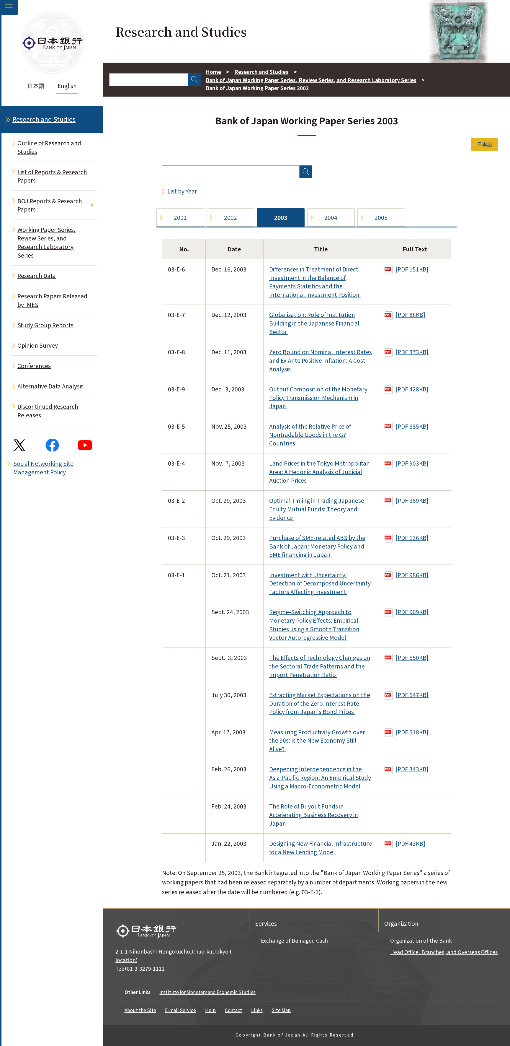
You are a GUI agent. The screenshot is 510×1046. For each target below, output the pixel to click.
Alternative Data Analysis (50, 386)
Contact (233, 1010)
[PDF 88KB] (410, 314)
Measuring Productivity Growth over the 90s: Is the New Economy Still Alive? (317, 740)
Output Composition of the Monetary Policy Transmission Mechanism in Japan (318, 397)
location (125, 960)
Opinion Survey (37, 345)
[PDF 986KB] (412, 575)
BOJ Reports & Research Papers (49, 205)
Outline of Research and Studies (49, 147)
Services (266, 923)
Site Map (281, 1010)
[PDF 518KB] (412, 732)
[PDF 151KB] (412, 269)
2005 (381, 217)
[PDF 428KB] (412, 389)
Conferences (34, 366)
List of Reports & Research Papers (52, 176)
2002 (230, 217)
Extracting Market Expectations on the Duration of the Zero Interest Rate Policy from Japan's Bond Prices (319, 703)
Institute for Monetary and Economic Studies (207, 992)
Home (213, 71)
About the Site (140, 1010)
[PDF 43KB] (410, 843)
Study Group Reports (45, 325)
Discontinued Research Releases (47, 410)
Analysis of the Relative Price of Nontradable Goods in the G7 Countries (310, 435)
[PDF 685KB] (412, 426)
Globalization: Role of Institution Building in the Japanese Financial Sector (314, 323)
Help (210, 1010)
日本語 (35, 86)
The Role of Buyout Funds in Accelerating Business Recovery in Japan (313, 814)
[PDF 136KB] (412, 537)
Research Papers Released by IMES (52, 300)
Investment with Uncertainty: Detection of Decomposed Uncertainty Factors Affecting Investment (320, 583)
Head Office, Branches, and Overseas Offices (444, 952)
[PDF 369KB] (412, 500)
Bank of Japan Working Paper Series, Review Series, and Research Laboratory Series (311, 80)
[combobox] (148, 79)
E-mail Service (180, 1010)
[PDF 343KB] (412, 769)
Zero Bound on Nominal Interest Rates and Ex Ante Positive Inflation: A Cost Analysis (320, 360)
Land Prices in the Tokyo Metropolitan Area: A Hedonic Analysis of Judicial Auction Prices (319, 471)
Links (257, 1010)
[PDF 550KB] (412, 657)
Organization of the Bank (421, 940)
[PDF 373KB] (412, 352)
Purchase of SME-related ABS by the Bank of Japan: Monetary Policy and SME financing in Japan (317, 546)
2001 (180, 217)
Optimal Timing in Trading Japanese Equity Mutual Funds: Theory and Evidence (316, 509)
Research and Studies (44, 119)
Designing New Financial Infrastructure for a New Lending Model (320, 847)
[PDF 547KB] (412, 695)
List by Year (182, 191)
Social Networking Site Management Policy (43, 467)
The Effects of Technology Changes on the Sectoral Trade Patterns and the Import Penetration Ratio (319, 666)
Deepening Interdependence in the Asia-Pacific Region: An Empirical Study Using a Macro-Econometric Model (320, 777)
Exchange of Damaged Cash (294, 940)
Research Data (36, 275)
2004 (330, 217)
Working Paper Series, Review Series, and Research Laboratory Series (46, 242)
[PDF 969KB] (412, 612)
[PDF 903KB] (412, 463)
